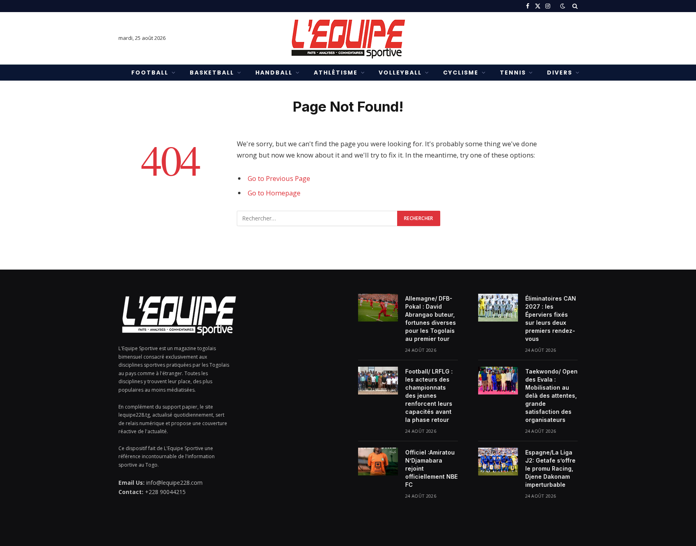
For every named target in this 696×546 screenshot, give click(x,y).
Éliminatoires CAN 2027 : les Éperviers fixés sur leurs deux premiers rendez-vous (550, 318)
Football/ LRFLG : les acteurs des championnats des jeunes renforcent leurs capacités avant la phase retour (429, 395)
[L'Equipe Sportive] (348, 38)
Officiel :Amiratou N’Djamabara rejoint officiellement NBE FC (431, 468)
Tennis (513, 73)
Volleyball (400, 73)
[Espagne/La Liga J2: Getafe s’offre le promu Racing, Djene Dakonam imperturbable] (498, 461)
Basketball (212, 73)
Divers (559, 73)
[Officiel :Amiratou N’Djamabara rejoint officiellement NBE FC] (378, 461)
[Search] (574, 6)
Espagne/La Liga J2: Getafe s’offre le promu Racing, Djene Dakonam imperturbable (550, 468)
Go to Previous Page (279, 178)
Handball (273, 73)
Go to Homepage (274, 192)
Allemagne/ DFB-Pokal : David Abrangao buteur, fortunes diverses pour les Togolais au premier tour (430, 318)
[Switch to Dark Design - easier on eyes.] (562, 6)
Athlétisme (336, 73)
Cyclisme (460, 73)
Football (149, 73)
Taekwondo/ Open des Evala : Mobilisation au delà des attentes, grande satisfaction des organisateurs (551, 395)
